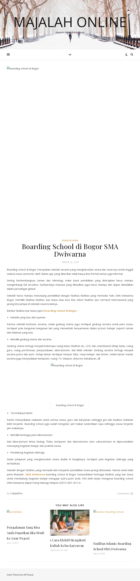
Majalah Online (70, 22)
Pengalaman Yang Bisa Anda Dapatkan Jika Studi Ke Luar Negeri (25, 532)
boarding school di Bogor (60, 310)
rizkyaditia (16, 493)
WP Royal (28, 574)
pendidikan (70, 240)
